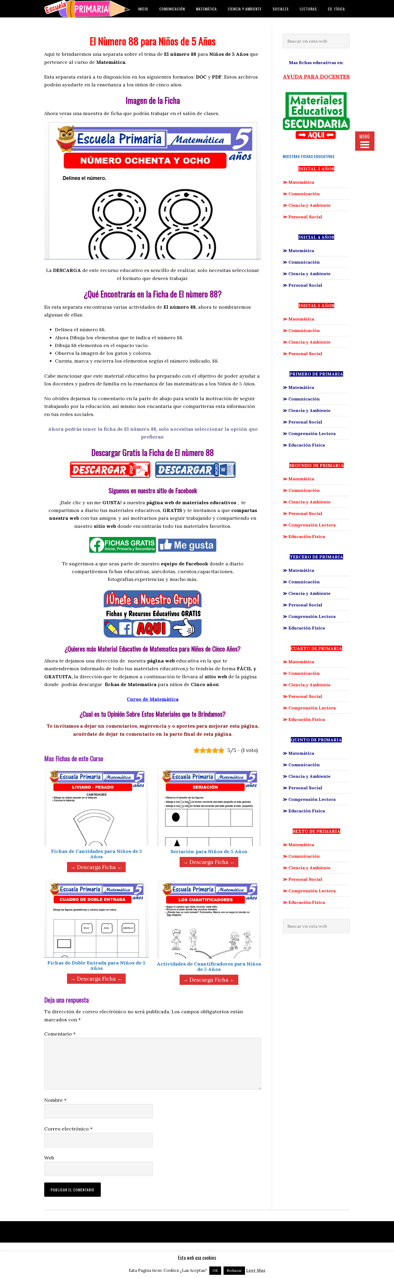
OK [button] (215, 1270)
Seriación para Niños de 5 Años (208, 851)
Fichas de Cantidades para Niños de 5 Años (96, 854)
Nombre (55, 1100)
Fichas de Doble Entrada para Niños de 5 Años (96, 965)
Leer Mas (255, 1270)
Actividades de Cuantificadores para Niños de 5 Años (209, 966)
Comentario (60, 1034)
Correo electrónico (68, 1129)
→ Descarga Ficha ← (96, 867)
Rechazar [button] (234, 1270)
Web (49, 1158)
